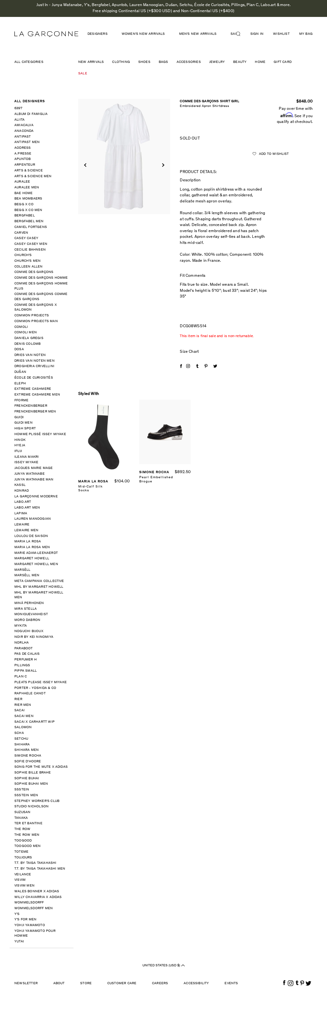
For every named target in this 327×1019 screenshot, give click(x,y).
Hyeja (19, 445)
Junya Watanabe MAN (34, 479)
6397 (18, 108)
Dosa (19, 349)
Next (162, 165)
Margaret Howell (31, 558)
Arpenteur (24, 165)
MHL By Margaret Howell (38, 587)
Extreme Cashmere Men (37, 394)
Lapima (20, 513)
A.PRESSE (23, 153)
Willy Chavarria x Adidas (38, 897)
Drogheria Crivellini (34, 366)
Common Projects (31, 315)
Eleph (20, 383)
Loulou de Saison (31, 536)
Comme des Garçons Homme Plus (41, 286)
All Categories (28, 62)
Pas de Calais (27, 654)
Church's (23, 255)
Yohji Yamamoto (29, 925)
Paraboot (23, 648)
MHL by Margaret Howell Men (38, 595)
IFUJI (18, 451)
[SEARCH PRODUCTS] (241, 34)
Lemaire (21, 524)
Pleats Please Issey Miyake (40, 682)
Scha (19, 733)
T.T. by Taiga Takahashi (35, 863)
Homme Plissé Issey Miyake (40, 434)
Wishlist (281, 34)
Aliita (19, 120)
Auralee (22, 182)
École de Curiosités (33, 378)
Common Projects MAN (36, 321)
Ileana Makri (26, 457)
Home (260, 62)
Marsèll (22, 570)
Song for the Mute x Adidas (41, 767)
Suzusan (22, 812)
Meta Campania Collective (39, 581)
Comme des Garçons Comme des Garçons (41, 296)
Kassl (20, 485)
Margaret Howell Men (36, 564)
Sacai (19, 710)
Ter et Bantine (28, 823)
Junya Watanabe (29, 474)
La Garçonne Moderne (36, 496)
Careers (160, 983)
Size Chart (189, 352)
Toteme (21, 852)
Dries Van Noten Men (34, 361)
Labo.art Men (27, 508)
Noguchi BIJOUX (28, 631)
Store (86, 983)
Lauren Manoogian (32, 519)
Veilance (22, 874)
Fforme (21, 400)
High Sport (25, 428)
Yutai (19, 941)
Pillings (22, 665)
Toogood (23, 840)
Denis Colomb (27, 344)
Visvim (20, 880)
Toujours (23, 857)
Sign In (256, 34)
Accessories (189, 62)
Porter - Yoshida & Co (35, 688)
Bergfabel (24, 215)
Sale (82, 73)
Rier (18, 699)
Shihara (22, 744)
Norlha (21, 643)
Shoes (144, 62)
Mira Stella (25, 609)
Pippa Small (25, 671)
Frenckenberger (30, 406)
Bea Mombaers (28, 198)
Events (231, 983)
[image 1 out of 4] (124, 156)
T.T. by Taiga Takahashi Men (39, 869)
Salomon (23, 727)
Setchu (21, 739)
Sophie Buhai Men (31, 784)
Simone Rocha (27, 756)
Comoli (21, 327)
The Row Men (26, 835)
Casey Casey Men (30, 244)
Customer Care (122, 983)
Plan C (20, 676)
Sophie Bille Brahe (32, 772)
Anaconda (24, 131)
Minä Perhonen (29, 603)
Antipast (22, 137)
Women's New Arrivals (143, 34)
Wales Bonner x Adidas (36, 891)
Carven (21, 233)
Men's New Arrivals (198, 34)
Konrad (21, 491)
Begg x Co (24, 204)
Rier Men (22, 705)
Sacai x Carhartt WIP (34, 722)
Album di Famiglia (31, 114)
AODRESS (22, 148)
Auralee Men (26, 187)
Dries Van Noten (30, 355)
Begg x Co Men (28, 210)
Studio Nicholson (31, 806)
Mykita (20, 626)
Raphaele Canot (30, 693)
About (59, 983)
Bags (163, 62)
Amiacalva (24, 125)
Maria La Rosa (27, 541)
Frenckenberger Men (35, 411)
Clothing (121, 62)
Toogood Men (27, 846)
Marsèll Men (26, 575)
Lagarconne (46, 34)
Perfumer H (25, 659)
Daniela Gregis (28, 338)
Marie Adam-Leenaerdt (36, 553)
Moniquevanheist (31, 614)
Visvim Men (24, 885)
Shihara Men (26, 750)
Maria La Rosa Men (32, 547)
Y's (17, 914)
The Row (22, 829)
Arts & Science (28, 170)
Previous (85, 165)
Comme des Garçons (33, 272)
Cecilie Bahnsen (30, 250)
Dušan (20, 372)
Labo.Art (22, 502)
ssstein (21, 789)
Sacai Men (24, 716)
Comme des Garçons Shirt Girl (209, 101)
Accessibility (196, 983)
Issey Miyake (26, 462)
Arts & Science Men (33, 176)
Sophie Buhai (26, 778)
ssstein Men (26, 795)
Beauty (240, 62)
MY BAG (306, 34)
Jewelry (217, 62)
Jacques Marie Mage (33, 468)
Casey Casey (26, 238)
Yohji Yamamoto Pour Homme (35, 933)
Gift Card (283, 62)
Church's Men (27, 261)
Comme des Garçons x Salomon (35, 307)
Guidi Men (23, 423)
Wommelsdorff (29, 902)
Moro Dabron (27, 620)
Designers (97, 34)
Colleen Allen (28, 266)
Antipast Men (27, 142)
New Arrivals (91, 62)
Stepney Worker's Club (36, 801)
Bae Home (23, 193)
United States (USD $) (161, 965)
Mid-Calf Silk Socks (90, 488)
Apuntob (22, 159)
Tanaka (21, 818)
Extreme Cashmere (32, 389)
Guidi (19, 417)
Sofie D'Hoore (27, 761)
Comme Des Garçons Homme (41, 278)
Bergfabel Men (29, 221)
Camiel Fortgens (30, 227)
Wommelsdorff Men (33, 908)
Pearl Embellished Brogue (156, 479)
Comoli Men (25, 332)
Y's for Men (25, 919)
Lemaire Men (26, 530)
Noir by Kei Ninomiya (33, 637)
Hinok (20, 440)
